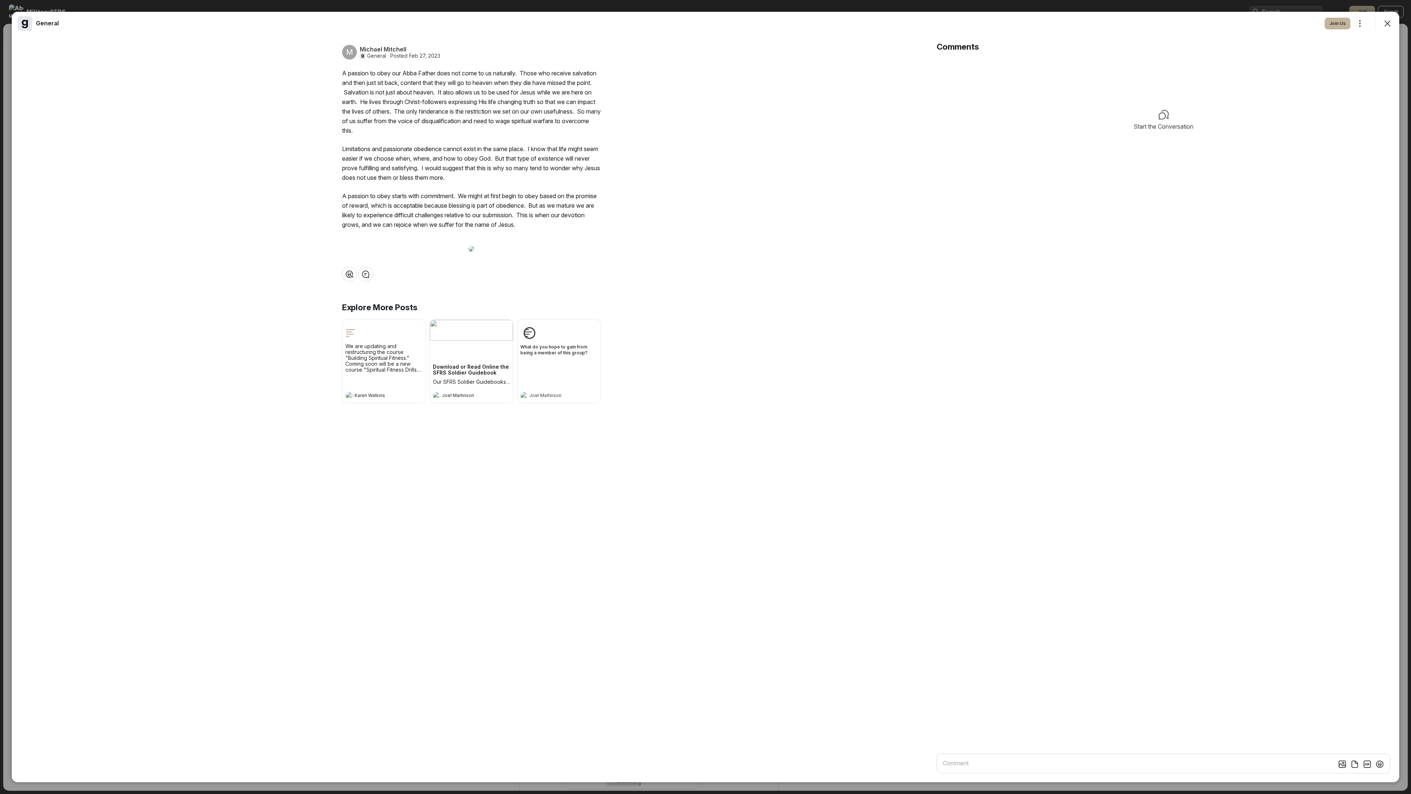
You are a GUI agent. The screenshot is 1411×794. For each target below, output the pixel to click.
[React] (349, 274)
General (376, 56)
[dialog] (705, 397)
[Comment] (365, 274)
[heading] (377, 396)
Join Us (1337, 23)
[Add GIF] (1367, 764)
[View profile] (349, 395)
